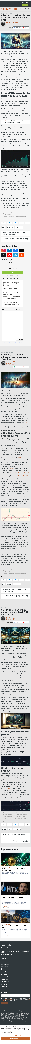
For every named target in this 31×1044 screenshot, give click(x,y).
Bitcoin (4, 829)
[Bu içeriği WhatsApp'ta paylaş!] (21, 223)
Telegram (16, 255)
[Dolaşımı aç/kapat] (28, 9)
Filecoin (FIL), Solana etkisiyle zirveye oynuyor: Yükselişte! (14, 233)
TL (12, 268)
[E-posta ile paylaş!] (27, 223)
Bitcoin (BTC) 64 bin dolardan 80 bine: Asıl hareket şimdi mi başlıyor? (11, 298)
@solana (12, 468)
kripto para (7, 788)
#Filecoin (21, 458)
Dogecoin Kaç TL (5, 986)
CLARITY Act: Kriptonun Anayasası (10, 289)
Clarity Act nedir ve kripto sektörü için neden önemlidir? (12, 303)
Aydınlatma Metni (9, 999)
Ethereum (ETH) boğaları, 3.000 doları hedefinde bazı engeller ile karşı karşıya (14, 835)
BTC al (12, 272)
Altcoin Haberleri (4, 983)
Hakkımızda (3, 961)
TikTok (21, 251)
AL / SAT (25, 5)
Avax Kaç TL (3, 988)
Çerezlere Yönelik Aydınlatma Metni (9, 968)
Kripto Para (19, 227)
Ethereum (10, 227)
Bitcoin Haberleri (4, 979)
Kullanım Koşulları (5, 966)
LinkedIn (9, 251)
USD (15, 268)
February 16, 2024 (23, 476)
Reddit (21, 255)
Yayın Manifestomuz (5, 964)
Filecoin (9, 584)
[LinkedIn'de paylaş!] (9, 223)
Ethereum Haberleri (5, 981)
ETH (3, 227)
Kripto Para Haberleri (7, 13)
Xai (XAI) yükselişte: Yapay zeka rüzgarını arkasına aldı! (16, 239)
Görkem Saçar (5, 877)
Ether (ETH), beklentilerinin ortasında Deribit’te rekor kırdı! (17, 596)
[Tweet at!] (3, 223)
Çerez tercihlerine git (15, 1035)
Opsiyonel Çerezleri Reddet (15, 1041)
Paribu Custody (4, 976)
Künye (2, 962)
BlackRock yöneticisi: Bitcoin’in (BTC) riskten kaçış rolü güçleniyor (14, 121)
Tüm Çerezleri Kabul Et (15, 1038)
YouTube (9, 255)
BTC (10, 829)
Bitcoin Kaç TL (4, 984)
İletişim (2, 969)
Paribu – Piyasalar (5, 974)
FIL (3, 584)
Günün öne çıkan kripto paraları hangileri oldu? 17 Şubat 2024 (15, 590)
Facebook (16, 251)
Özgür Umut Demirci (12, 22)
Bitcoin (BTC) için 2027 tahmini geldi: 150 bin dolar (12, 293)
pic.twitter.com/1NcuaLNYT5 (19, 472)
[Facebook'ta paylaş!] (15, 223)
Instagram (4, 251)
